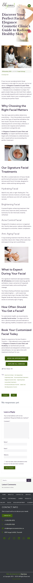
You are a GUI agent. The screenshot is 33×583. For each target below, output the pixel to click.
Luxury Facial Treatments (10, 382)
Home (4, 494)
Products (28, 498)
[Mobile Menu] (29, 5)
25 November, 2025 (6, 71)
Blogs (9, 502)
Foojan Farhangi (21, 71)
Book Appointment (19, 502)
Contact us (19, 494)
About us (11, 494)
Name (6, 442)
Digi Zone (24, 574)
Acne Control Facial (9, 375)
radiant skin (23, 384)
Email (6, 448)
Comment (7, 421)
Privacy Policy (16, 579)
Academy (30, 502)
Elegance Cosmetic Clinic (10, 379)
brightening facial (9, 377)
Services (28, 494)
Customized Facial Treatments (21, 377)
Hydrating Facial (21, 379)
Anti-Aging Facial (18, 375)
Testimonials (12, 498)
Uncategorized (5, 74)
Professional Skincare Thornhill (12, 384)
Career (20, 498)
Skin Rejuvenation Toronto (11, 387)
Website (6, 455)
